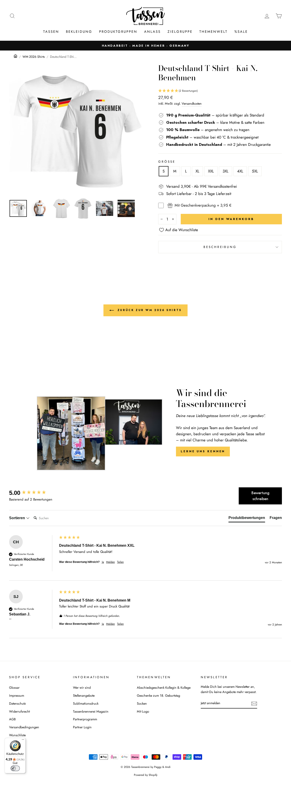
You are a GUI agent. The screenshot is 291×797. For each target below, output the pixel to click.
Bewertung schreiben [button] (260, 495)
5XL (255, 171)
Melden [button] (110, 562)
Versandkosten (192, 103)
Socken (142, 703)
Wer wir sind (82, 687)
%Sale (241, 31)
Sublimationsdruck (85, 703)
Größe (166, 161)
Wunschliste (17, 735)
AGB (12, 719)
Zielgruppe (180, 31)
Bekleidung (79, 31)
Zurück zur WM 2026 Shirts (149, 310)
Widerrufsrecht (19, 711)
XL (197, 171)
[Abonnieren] (254, 703)
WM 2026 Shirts (34, 56)
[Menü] (23, 740)
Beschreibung (220, 247)
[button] (220, 91)
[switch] (15, 768)
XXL (211, 171)
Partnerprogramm (85, 719)
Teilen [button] (120, 562)
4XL (240, 171)
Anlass (152, 31)
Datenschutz (17, 703)
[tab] (246, 518)
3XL (225, 171)
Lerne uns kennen (203, 451)
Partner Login (82, 727)
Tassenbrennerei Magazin (90, 711)
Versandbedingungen (24, 727)
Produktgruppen (118, 31)
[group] (33, 493)
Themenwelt (213, 31)
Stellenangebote (84, 695)
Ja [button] (103, 562)
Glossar (14, 687)
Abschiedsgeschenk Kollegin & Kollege (164, 687)
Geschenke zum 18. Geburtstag (158, 695)
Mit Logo (143, 711)
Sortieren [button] (17, 518)
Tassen (51, 31)
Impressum (16, 695)
